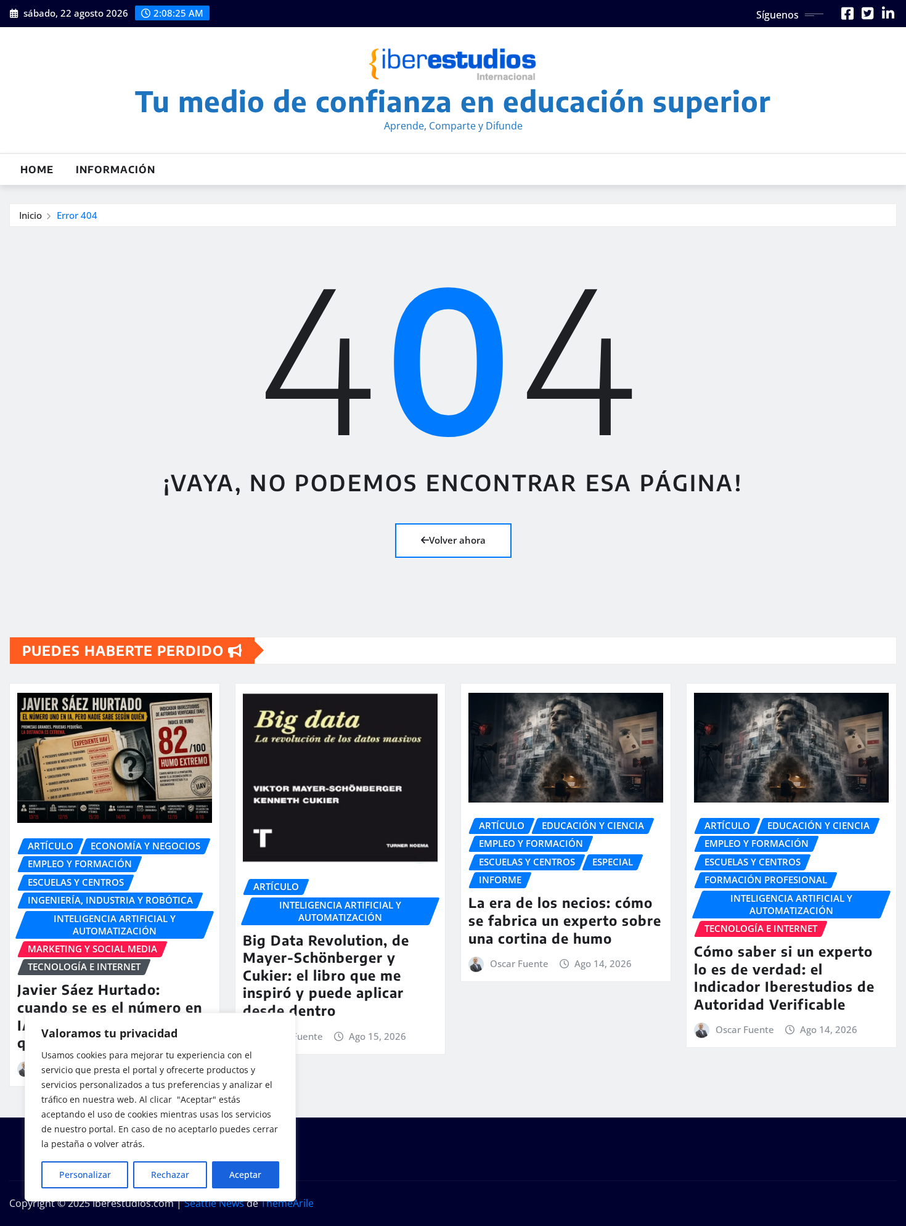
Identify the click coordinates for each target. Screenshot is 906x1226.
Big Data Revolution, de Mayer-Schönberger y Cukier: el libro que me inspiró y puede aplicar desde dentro (326, 975)
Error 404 (77, 215)
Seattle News (214, 1203)
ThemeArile (287, 1203)
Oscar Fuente (519, 963)
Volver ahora (457, 540)
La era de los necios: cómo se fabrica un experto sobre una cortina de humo (564, 920)
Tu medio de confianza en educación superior (453, 100)
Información (115, 169)
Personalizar (85, 1174)
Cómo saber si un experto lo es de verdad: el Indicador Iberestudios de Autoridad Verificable (784, 977)
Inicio (30, 215)
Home (37, 169)
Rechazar (170, 1174)
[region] (160, 1107)
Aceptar (245, 1174)
